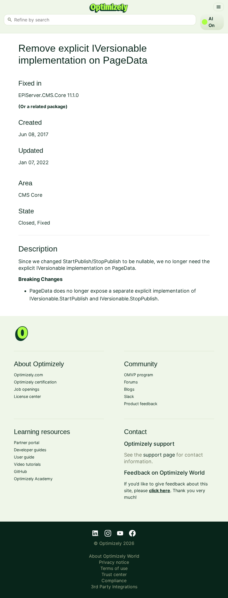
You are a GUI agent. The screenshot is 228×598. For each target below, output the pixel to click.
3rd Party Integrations (114, 586)
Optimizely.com (28, 374)
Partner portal (26, 442)
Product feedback (140, 403)
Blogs (129, 389)
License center (27, 396)
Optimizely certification (35, 382)
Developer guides (30, 449)
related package (48, 106)
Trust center (114, 574)
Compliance (114, 580)
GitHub (20, 471)
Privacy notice (114, 562)
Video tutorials (27, 464)
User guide (24, 457)
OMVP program (138, 374)
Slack (129, 396)
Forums (131, 382)
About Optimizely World (114, 556)
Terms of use (114, 568)
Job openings (26, 389)
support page (159, 455)
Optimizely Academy (33, 478)
